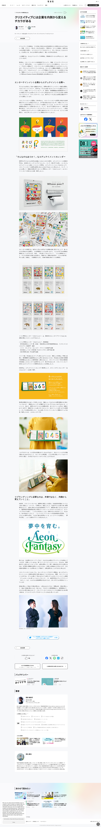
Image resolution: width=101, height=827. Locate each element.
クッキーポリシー (43, 821)
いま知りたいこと (83, 43)
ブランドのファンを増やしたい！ (86, 54)
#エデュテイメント (50, 33)
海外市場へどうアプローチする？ (87, 58)
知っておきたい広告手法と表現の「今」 (88, 47)
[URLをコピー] (62, 658)
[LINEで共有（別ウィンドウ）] (54, 658)
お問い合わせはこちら (94, 821)
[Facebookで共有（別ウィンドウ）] (46, 658)
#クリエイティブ (30, 33)
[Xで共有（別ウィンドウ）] (50, 658)
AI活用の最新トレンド (84, 50)
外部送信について (36, 821)
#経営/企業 (24, 33)
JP (96, 1)
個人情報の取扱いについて (26, 821)
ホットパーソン (83, 104)
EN (98, 1)
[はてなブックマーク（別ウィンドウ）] (58, 658)
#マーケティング (18, 33)
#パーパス (36, 33)
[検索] (86, 5)
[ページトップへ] (98, 824)
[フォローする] (26, 26)
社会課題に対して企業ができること (87, 61)
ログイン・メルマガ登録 (93, 5)
